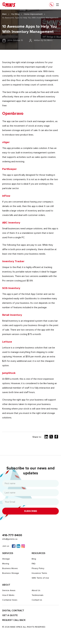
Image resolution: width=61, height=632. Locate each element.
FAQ (33, 563)
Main (4, 14)
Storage (6, 559)
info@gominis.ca (9, 539)
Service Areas (8, 590)
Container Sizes (9, 600)
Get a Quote (10, 615)
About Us (36, 590)
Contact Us (37, 600)
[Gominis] (9, 4)
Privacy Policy (38, 568)
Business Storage (10, 573)
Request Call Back (14, 620)
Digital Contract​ (13, 610)
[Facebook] (13, 546)
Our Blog (15, 14)
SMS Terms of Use (40, 578)
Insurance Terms (39, 573)
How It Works (8, 595)
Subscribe (30, 511)
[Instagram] (23, 546)
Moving (5, 563)
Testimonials (37, 595)
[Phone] (51, 4)
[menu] (57, 5)
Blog (34, 559)
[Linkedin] (18, 546)
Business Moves (10, 568)
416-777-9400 (12, 535)
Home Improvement (33, 14)
